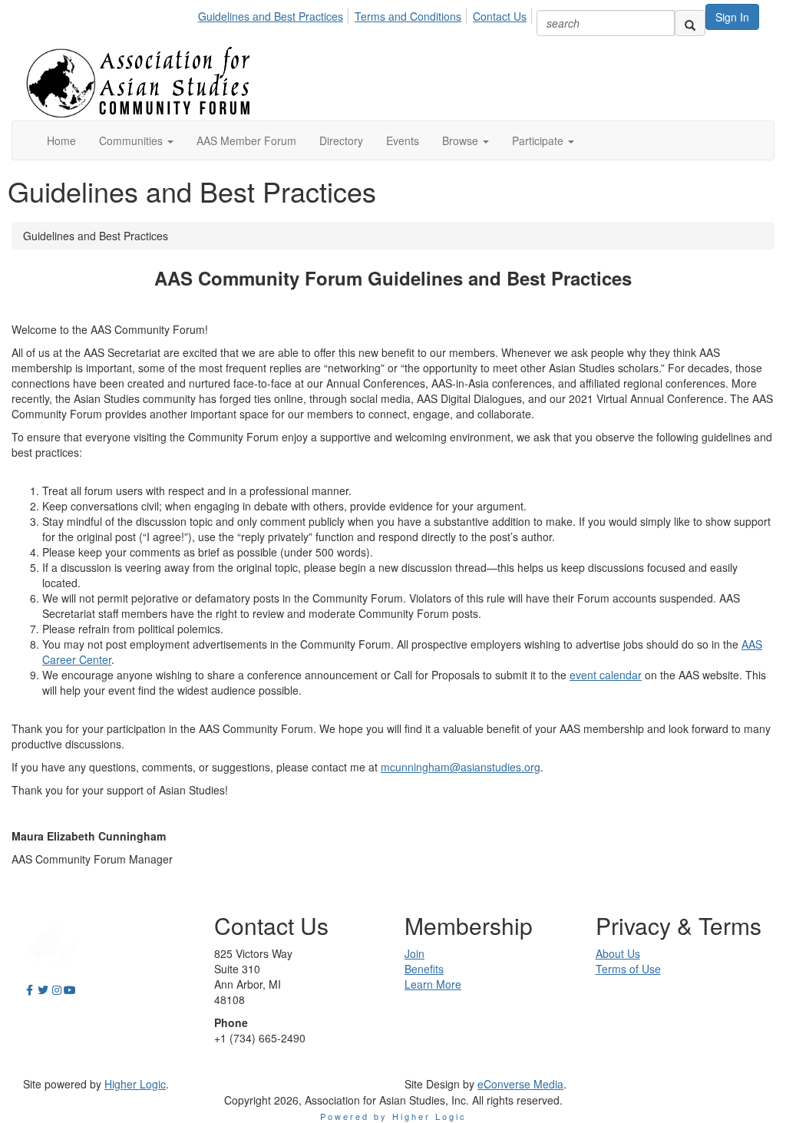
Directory (341, 140)
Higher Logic (135, 1084)
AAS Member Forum (246, 140)
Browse (461, 140)
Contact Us (500, 16)
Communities (132, 140)
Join (414, 953)
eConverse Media (520, 1084)
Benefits (424, 968)
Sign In (732, 17)
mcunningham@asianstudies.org (460, 767)
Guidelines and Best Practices (270, 16)
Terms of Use (628, 968)
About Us (618, 953)
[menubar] (366, 14)
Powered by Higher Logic (393, 1116)
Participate (539, 140)
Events (402, 140)
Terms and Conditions (408, 16)
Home (61, 140)
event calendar (606, 674)
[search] (690, 23)
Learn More (433, 984)
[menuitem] (274, 14)
